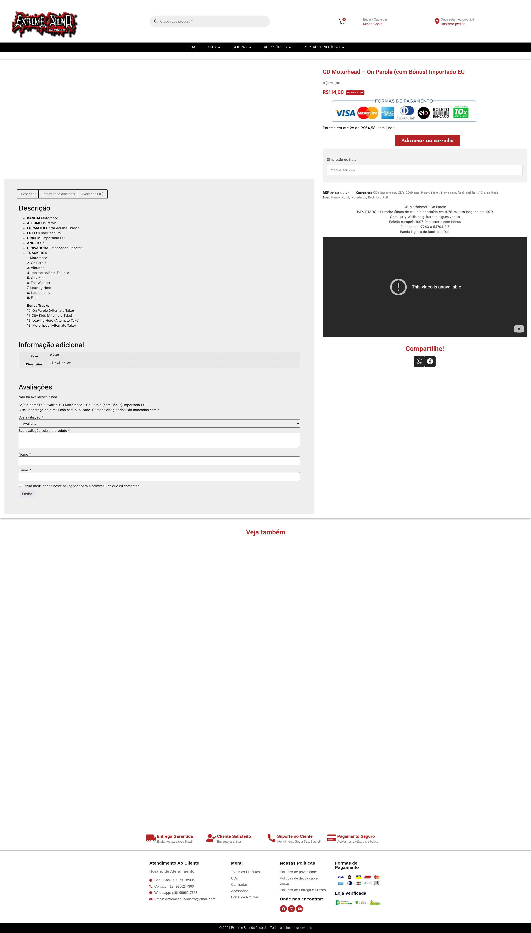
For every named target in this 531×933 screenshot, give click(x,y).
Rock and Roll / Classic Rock (478, 193)
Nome (25, 454)
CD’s (212, 47)
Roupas (240, 47)
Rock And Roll (378, 197)
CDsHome (412, 193)
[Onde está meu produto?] (437, 21)
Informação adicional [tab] (59, 194)
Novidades (448, 193)
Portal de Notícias (321, 47)
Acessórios (275, 47)
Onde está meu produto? (457, 19)
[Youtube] (299, 908)
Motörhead (358, 197)
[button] (419, 361)
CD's (401, 193)
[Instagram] (291, 908)
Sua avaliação (31, 417)
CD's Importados (384, 193)
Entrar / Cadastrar (375, 19)
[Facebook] (283, 908)
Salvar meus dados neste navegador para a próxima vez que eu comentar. (80, 486)
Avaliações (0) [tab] (92, 194)
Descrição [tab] (28, 194)
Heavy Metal (430, 193)
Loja (191, 47)
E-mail (25, 470)
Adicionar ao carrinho (427, 140)
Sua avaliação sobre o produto (44, 430)
